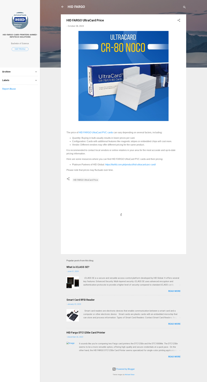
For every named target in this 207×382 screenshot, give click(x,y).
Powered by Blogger (125, 369)
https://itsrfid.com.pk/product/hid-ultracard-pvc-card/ (130, 164)
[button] (179, 21)
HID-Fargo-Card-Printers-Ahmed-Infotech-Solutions (20, 35)
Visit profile (20, 49)
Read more (174, 291)
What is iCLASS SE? (77, 267)
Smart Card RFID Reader (80, 299)
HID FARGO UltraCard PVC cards (96, 132)
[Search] (184, 7)
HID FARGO (76, 7)
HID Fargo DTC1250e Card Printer (85, 332)
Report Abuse (9, 89)
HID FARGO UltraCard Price (85, 180)
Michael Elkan (129, 375)
